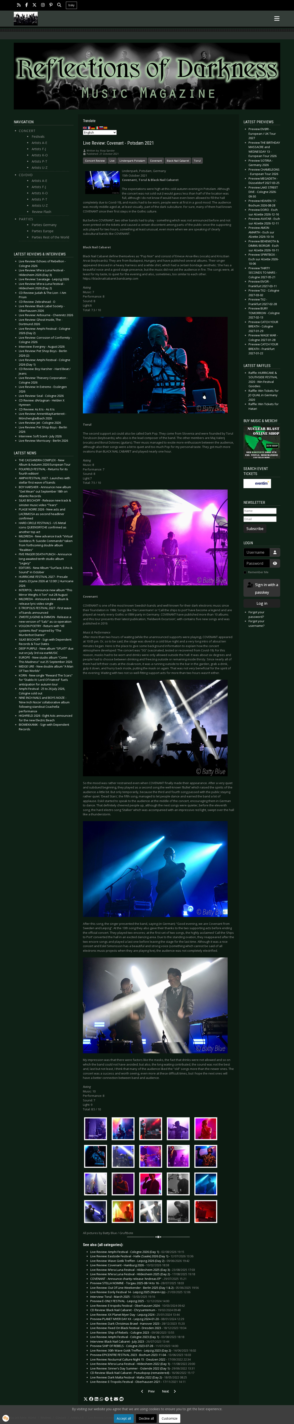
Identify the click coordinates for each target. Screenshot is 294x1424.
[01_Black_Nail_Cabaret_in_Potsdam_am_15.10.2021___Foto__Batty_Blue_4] (179, 1129)
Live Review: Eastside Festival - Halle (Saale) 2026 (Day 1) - (141, 1256)
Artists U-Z (40, 167)
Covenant (156, 160)
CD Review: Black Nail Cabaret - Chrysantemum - (135, 1310)
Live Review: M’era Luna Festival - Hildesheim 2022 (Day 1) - (142, 1364)
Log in (262, 603)
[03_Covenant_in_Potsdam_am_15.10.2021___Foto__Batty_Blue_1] (206, 1185)
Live (112, 160)
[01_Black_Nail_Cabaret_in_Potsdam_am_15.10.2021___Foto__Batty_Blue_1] (96, 1129)
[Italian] (97, 128)
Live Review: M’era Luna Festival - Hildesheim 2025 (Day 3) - (142, 1270)
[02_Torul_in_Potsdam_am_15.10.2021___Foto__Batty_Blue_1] (124, 1157)
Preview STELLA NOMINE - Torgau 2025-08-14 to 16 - (137, 1283)
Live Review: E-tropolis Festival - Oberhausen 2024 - (137, 1306)
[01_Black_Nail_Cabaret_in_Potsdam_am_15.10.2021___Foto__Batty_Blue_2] (124, 1129)
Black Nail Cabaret (178, 160)
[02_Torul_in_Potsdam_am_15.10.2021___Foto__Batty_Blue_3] (179, 1157)
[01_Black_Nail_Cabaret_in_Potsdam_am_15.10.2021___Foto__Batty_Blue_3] (151, 1129)
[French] (89, 128)
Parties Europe (43, 231)
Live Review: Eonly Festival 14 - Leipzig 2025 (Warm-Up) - (140, 1292)
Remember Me (258, 572)
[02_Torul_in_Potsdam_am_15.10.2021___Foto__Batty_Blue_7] (151, 1185)
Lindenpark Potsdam (132, 160)
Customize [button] (170, 1418)
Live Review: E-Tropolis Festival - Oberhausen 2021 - (138, 1382)
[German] (93, 128)
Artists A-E (39, 142)
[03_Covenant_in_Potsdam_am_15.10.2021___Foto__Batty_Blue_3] (124, 1212)
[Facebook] (26, 5)
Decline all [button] (146, 1418)
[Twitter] (34, 5)
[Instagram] (43, 5)
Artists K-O (40, 155)
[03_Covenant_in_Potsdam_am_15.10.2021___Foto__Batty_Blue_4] (151, 1212)
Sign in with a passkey (266, 588)
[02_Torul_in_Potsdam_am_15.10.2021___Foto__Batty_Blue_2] (151, 1157)
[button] (86, 1399)
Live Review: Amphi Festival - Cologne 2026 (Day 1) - (137, 1252)
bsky (71, 5)
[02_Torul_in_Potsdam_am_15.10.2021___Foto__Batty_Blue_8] (179, 1185)
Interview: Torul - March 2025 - (122, 1297)
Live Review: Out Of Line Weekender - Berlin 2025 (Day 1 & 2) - (144, 1288)
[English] (85, 128)
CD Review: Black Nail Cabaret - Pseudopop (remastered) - (142, 1373)
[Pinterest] (51, 5)
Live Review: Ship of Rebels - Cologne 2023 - (132, 1332)
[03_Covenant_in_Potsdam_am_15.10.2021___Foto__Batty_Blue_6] (206, 1212)
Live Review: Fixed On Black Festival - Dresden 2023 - (138, 1328)
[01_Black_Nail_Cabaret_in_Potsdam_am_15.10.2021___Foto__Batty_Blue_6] (96, 1157)
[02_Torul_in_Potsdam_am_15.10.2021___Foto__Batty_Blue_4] (206, 1157)
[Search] (59, 5)
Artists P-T (39, 161)
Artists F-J (39, 149)
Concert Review (95, 160)
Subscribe (254, 528)
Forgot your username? (256, 623)
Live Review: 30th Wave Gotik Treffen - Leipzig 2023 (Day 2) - (143, 1350)
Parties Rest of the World (50, 237)
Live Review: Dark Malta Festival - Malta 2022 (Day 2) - (138, 1377)
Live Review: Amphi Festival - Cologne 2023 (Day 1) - (137, 1337)
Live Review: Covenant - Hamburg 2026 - (129, 1265)
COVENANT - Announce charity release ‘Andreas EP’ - (138, 1279)
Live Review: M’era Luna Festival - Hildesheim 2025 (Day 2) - (142, 1274)
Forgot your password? (256, 614)
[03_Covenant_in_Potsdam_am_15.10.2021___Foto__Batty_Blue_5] (179, 1212)
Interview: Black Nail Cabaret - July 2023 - (129, 1341)
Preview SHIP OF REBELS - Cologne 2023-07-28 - (134, 1346)
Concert (27, 131)
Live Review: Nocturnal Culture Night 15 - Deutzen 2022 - (140, 1359)
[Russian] (101, 128)
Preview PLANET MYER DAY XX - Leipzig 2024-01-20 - (137, 1319)
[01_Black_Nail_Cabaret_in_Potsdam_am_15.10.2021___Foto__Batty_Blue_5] (206, 1129)
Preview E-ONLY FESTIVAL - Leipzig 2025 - (129, 1301)
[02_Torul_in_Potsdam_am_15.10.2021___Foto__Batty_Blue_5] (96, 1185)
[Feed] (19, 5)
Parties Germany (44, 225)
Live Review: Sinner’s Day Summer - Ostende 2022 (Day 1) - (142, 1368)
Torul (197, 160)
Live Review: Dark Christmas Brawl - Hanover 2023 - (137, 1323)
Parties (26, 219)
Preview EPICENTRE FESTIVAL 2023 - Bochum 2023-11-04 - (140, 1355)
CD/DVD (26, 175)
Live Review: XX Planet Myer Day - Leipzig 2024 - (135, 1314)
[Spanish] (106, 128)
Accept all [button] (124, 1418)
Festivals (38, 136)
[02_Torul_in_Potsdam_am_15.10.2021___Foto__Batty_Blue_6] (124, 1185)
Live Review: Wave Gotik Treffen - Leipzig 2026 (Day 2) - (139, 1261)
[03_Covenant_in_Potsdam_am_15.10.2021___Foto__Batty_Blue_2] (96, 1212)
